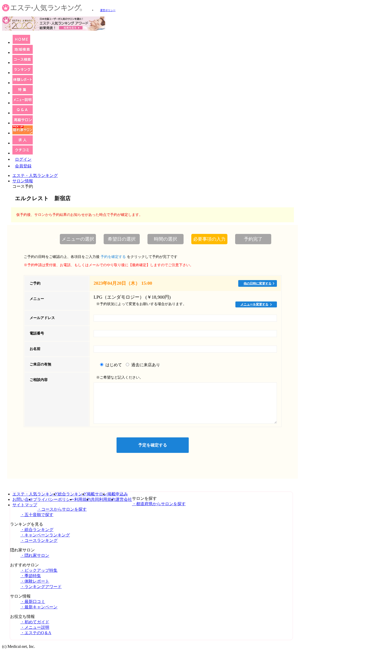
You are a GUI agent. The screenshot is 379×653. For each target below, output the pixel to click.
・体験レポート (34, 581)
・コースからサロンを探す (62, 509)
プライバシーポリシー (53, 499)
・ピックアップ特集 (38, 570)
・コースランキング (38, 540)
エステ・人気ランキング (35, 175)
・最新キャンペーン (38, 607)
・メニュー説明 (34, 627)
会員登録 (23, 166)
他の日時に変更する (257, 283)
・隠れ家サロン (34, 555)
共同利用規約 (103, 499)
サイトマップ (24, 505)
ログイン (23, 159)
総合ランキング (72, 494)
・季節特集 (30, 576)
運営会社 (124, 499)
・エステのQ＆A (35, 633)
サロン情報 (22, 181)
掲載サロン (97, 494)
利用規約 (82, 499)
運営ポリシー (108, 10)
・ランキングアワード (41, 586)
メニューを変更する (254, 304)
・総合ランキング (36, 529)
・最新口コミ (32, 601)
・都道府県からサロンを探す (159, 504)
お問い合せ (22, 499)
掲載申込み (117, 494)
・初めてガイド (34, 622)
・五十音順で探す (36, 514)
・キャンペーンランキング (45, 535)
